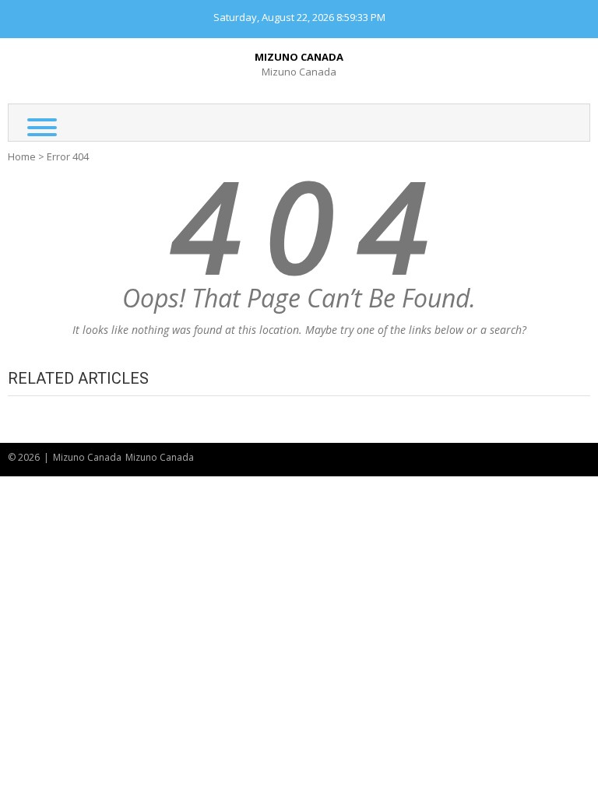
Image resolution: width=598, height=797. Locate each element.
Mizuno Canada (299, 57)
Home (22, 156)
